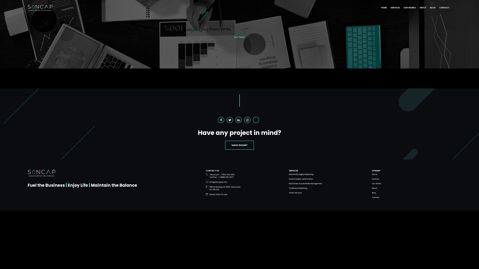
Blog (374, 193)
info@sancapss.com (218, 182)
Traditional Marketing (298, 188)
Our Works (376, 183)
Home (374, 174)
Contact (375, 197)
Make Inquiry (239, 145)
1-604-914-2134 (228, 174)
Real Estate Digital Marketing (301, 174)
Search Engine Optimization (301, 179)
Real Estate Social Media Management (305, 183)
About (374, 188)
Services (375, 179)
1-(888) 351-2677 (226, 177)
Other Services (295, 193)
